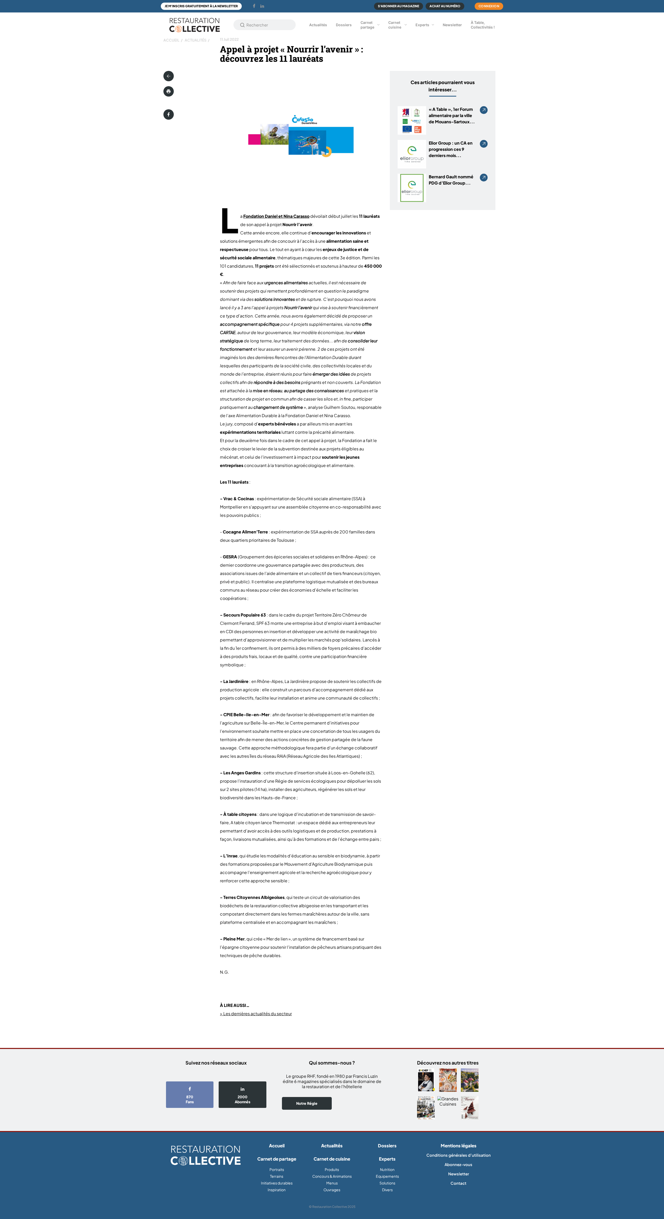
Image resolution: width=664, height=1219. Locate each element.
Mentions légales (458, 1145)
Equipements (387, 1176)
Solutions (387, 1183)
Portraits (276, 1169)
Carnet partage (367, 24)
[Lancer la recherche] (242, 25)
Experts (422, 25)
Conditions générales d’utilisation (458, 1155)
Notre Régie (306, 1103)
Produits (332, 1169)
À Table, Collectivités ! (483, 24)
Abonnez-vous (458, 1164)
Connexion (489, 6)
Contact (458, 1183)
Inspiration (277, 1189)
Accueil (171, 40)
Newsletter (452, 25)
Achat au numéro (445, 6)
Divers (387, 1189)
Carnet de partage (276, 1159)
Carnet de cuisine (332, 1159)
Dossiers (344, 25)
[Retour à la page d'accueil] (205, 1155)
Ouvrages (331, 1189)
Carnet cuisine (394, 24)
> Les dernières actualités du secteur (256, 1013)
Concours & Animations (332, 1176)
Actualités (318, 25)
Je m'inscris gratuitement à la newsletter (201, 6)
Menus (332, 1183)
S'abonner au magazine (398, 6)
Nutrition (387, 1169)
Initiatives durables (277, 1183)
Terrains (276, 1176)
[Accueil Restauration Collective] (194, 24)
